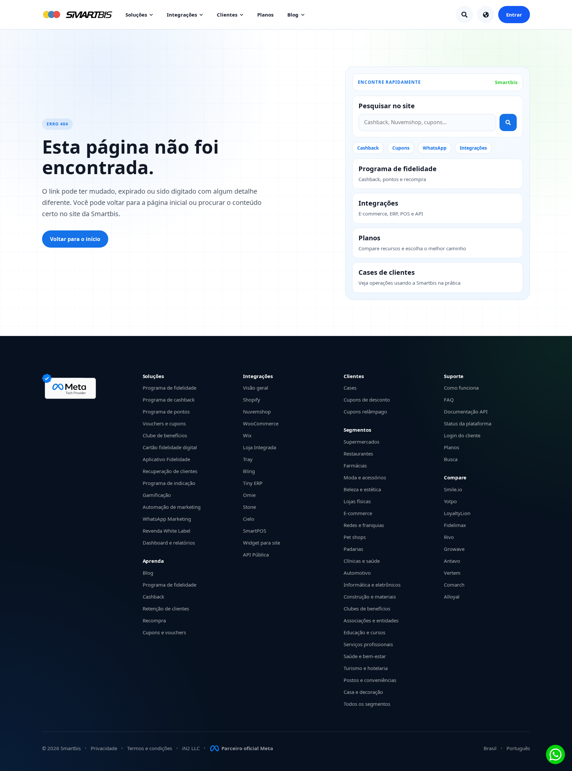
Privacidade (104, 748)
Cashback (368, 148)
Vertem (452, 572)
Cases (350, 387)
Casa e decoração (363, 692)
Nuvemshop (257, 411)
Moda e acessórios (365, 477)
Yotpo (450, 501)
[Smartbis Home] (77, 14)
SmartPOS (254, 530)
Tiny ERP (252, 483)
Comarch (454, 584)
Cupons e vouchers (164, 632)
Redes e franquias (364, 525)
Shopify (251, 399)
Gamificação (157, 495)
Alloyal (451, 596)
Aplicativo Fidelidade (166, 459)
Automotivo (357, 572)
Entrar (514, 14)
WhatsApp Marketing (167, 518)
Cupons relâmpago (365, 411)
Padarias (353, 549)
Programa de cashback (169, 399)
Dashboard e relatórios (169, 542)
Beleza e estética (362, 489)
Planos (265, 14)
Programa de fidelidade (169, 387)
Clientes (227, 14)
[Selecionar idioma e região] (485, 14)
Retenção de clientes (166, 608)
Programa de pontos (166, 411)
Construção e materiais (370, 596)
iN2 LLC (191, 748)
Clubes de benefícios (367, 608)
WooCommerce (260, 423)
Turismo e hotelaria (366, 668)
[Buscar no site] (508, 122)
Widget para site (261, 542)
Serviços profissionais (368, 644)
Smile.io (453, 489)
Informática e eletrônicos (372, 584)
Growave (454, 549)
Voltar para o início (75, 239)
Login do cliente (462, 435)
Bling (249, 471)
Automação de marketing (172, 507)
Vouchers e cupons (164, 423)
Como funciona (461, 387)
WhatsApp (435, 148)
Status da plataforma (467, 423)
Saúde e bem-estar (365, 656)
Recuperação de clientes (170, 471)
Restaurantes (358, 453)
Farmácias (355, 465)
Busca (450, 459)
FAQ (449, 399)
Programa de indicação (169, 483)
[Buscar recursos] (464, 14)
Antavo (452, 560)
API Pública (256, 554)
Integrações (182, 14)
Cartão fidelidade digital (170, 447)
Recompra (154, 620)
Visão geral (255, 387)
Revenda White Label (166, 530)
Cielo (248, 518)
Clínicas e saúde (362, 560)
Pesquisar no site (386, 106)
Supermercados (361, 441)
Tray (248, 459)
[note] (70, 386)
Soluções (136, 14)
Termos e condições (149, 748)
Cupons (400, 148)
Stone (249, 507)
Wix (247, 435)
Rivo (449, 537)
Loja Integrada (259, 447)
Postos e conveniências (370, 680)
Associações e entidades (371, 620)
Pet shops (355, 537)
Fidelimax (455, 525)
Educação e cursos (364, 632)
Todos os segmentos (367, 703)
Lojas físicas (357, 501)
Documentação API (466, 411)
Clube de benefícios (165, 435)
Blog (293, 14)
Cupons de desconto (367, 399)
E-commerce (358, 513)
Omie (249, 495)
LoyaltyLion (457, 513)
